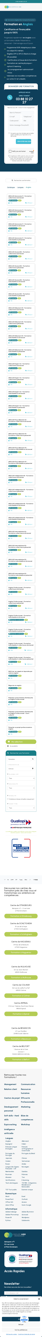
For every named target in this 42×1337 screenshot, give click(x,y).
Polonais (25, 1174)
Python (8, 1220)
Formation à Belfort (21, 1059)
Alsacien (8, 1177)
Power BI (8, 1217)
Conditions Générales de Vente (26, 1334)
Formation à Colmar (21, 995)
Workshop (25, 1124)
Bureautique (10, 1193)
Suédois (24, 1171)
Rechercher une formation (22, 180)
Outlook (25, 1199)
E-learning (25, 1180)
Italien (24, 1144)
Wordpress (25, 1217)
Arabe (24, 1164)
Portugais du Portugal (10, 1154)
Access (24, 1202)
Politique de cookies (11, 1334)
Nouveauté (13, 784)
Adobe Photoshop (12, 1215)
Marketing (25, 1107)
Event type (13, 804)
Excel (23, 1196)
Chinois (24, 1158)
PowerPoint (9, 1199)
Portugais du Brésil (28, 1153)
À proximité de (13, 764)
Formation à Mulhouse (21, 977)
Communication (28, 1084)
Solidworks (26, 1220)
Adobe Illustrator (28, 1212)
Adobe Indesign (11, 1212)
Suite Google (26, 1205)
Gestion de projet (12, 1098)
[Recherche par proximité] (33, 768)
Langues (20, 187)
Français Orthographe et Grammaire (27, 1148)
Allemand (25, 1141)
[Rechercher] (33, 759)
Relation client (10, 1089)
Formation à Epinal (21, 1014)
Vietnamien (26, 1161)
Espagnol (8, 1144)
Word (7, 1196)
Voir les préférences (21, 1330)
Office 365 (9, 1202)
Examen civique (27, 1190)
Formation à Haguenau (21, 952)
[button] (39, 1299)
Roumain (8, 1174)
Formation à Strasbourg (21, 916)
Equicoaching (10, 1124)
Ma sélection (17, 742)
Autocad (25, 1215)
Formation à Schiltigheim (21, 934)
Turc (23, 1177)
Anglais (8, 1141)
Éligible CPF (14, 774)
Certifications (10, 1180)
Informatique (11, 1209)
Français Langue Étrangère (11, 1148)
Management (10, 1084)
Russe (7, 1164)
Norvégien (25, 1167)
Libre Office (9, 1205)
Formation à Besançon (21, 1039)
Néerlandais (9, 1171)
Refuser (21, 1324)
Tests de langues (11, 1183)
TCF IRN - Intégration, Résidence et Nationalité (29, 1185)
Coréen (8, 1161)
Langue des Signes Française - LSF (12, 1168)
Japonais (8, 1158)
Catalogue (11, 187)
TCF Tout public (11, 1190)
